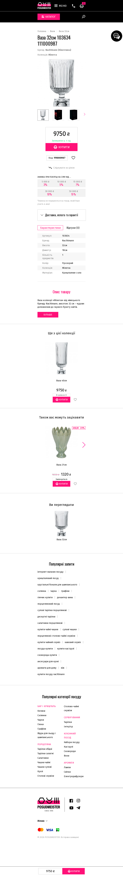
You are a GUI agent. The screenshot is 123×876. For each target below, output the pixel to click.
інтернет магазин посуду (50, 572)
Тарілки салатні (45, 753)
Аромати (69, 762)
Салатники (43, 758)
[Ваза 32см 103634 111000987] (43, 115)
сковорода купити (47, 655)
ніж (62, 668)
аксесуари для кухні (48, 661)
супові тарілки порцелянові (52, 610)
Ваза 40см (61, 380)
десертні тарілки (46, 616)
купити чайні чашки (47, 629)
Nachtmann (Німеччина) (58, 50)
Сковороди (70, 751)
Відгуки (72, 227)
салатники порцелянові (49, 623)
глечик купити (45, 597)
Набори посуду (72, 742)
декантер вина (65, 597)
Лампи (67, 767)
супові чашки (70, 629)
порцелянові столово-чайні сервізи (56, 636)
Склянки (41, 715)
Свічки (67, 772)
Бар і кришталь (46, 706)
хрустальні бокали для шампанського (57, 584)
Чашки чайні (43, 762)
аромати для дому (46, 668)
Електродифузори (73, 776)
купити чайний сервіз (48, 642)
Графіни (41, 728)
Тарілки (68, 722)
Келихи (41, 711)
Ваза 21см (61, 464)
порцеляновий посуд (48, 604)
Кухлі (40, 771)
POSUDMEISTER (52, 837)
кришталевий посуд (48, 578)
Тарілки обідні (44, 749)
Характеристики (50, 227)
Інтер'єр (68, 726)
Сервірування (72, 717)
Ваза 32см (62, 539)
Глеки (40, 724)
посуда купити (45, 648)
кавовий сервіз (73, 642)
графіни (65, 591)
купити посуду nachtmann (51, 674)
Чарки (40, 720)
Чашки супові (44, 767)
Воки (66, 755)
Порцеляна (44, 744)
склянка (41, 591)
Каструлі (68, 746)
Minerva (52, 54)
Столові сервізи (45, 776)
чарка (53, 591)
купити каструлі (65, 648)
